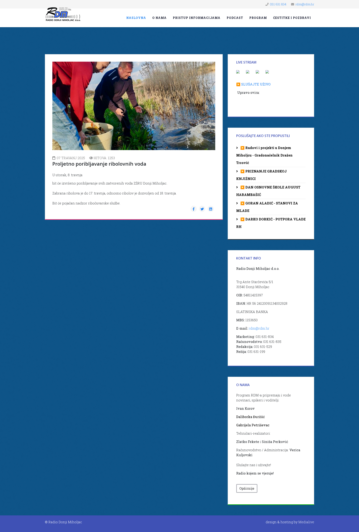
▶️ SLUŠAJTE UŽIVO (253, 84)
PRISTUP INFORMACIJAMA (196, 18)
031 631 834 (278, 4)
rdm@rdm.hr (304, 4)
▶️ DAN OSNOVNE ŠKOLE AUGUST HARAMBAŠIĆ (268, 191)
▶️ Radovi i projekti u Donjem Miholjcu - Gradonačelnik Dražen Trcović (264, 155)
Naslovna (136, 18)
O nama (159, 18)
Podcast (235, 18)
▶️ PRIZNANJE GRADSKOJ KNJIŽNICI (261, 175)
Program (258, 18)
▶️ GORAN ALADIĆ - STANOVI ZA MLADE (267, 207)
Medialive (306, 522)
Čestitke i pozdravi (292, 18)
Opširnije (246, 488)
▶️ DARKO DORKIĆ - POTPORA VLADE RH (271, 223)
